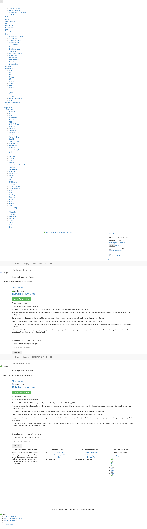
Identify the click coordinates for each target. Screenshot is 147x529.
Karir (60, 457)
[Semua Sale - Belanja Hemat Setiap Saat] (73, 232)
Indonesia (111, 260)
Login (112, 245)
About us (7, 527)
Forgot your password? (117, 243)
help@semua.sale (121, 456)
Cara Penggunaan (91, 455)
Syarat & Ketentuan (91, 452)
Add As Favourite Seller (22, 299)
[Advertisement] (73, 493)
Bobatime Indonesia (23, 293)
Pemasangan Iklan (60, 455)
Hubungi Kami (91, 457)
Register (118, 245)
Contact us (10, 525)
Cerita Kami (60, 452)
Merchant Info (18, 287)
